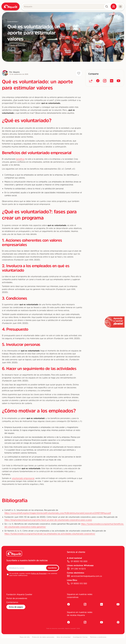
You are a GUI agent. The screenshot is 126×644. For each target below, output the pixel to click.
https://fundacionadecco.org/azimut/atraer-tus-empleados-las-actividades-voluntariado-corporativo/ (49, 534)
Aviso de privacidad (64, 637)
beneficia (20, 159)
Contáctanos (12, 602)
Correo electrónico (75, 573)
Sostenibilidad (12, 21)
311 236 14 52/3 (78, 569)
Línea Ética (72, 580)
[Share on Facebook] (97, 81)
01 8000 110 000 (79, 561)
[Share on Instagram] (104, 81)
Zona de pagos (16, 607)
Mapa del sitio (25, 637)
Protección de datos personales (43, 637)
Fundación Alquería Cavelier (19, 594)
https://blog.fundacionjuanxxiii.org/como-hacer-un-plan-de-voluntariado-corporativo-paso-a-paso (48, 520)
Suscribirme (52, 568)
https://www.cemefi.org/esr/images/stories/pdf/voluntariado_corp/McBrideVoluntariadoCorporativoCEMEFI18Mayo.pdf (57, 513)
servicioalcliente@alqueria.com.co (86, 576)
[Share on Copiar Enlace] (90, 81)
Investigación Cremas (80, 637)
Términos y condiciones (98, 637)
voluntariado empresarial (23, 478)
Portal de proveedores (16, 598)
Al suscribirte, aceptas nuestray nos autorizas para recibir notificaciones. (33, 574)
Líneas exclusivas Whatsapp (80, 565)
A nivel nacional (74, 558)
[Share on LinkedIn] (111, 81)
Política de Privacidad (38, 573)
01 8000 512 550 (79, 583)
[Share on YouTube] (118, 81)
